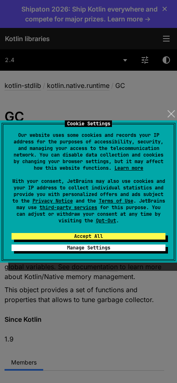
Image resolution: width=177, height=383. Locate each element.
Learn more (128, 168)
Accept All (88, 236)
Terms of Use (116, 201)
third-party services (68, 207)
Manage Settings (88, 248)
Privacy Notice (53, 201)
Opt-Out (106, 220)
